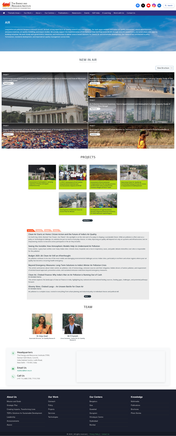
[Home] (16, 5)
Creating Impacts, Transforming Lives (21, 409)
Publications (63, 13)
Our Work (28, 13)
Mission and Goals (14, 401)
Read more (7, 83)
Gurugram (93, 413)
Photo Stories (136, 413)
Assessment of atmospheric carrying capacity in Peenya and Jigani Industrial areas (41, 183)
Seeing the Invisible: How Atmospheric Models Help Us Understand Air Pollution (64, 246)
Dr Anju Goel (42, 336)
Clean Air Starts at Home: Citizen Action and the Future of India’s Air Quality (62, 234)
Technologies (53, 417)
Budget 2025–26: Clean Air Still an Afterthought (49, 255)
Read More (94, 134)
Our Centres (49, 13)
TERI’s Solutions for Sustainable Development (24, 413)
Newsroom (76, 13)
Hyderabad (94, 421)
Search (170, 5)
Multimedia (135, 401)
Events (86, 13)
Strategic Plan (12, 405)
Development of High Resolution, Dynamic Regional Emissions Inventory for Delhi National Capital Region (103, 211)
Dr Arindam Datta (34, 277)
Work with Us (119, 13)
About (38, 13)
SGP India (96, 13)
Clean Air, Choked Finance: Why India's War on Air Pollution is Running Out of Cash (65, 275)
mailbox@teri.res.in (24, 370)
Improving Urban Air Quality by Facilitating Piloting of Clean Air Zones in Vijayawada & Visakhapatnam (133, 184)
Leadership (11, 417)
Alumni (9, 425)
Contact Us (131, 13)
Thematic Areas (14, 13)
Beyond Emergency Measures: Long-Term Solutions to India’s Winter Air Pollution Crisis (67, 265)
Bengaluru (93, 401)
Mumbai (93, 425)
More (86, 296)
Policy (50, 405)
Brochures (135, 409)
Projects (51, 409)
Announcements (13, 421)
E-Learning (106, 13)
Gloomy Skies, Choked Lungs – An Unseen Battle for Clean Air (55, 286)
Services (51, 413)
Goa (91, 405)
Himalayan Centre (96, 417)
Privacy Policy (94, 434)
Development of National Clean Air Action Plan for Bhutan (71, 210)
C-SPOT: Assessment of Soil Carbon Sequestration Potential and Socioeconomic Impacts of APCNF (71, 184)
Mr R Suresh (72, 336)
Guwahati (93, 409)
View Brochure (163, 68)
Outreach (51, 401)
